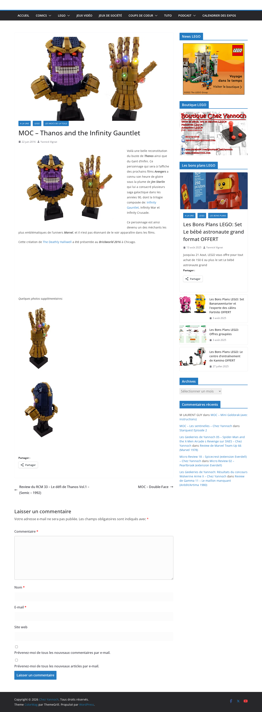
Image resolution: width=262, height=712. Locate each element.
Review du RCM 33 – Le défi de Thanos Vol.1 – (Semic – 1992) (54, 490)
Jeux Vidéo (84, 15)
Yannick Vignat (49, 142)
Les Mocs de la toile (56, 123)
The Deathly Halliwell (57, 242)
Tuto (168, 15)
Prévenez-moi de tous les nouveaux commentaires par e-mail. (62, 652)
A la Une (24, 123)
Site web (20, 627)
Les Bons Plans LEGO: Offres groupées (224, 332)
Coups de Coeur (141, 15)
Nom (19, 587)
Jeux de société (110, 15)
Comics (41, 15)
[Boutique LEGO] (214, 133)
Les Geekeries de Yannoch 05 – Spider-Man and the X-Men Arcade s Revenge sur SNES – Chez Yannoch (212, 441)
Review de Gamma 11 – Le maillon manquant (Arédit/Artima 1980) (212, 480)
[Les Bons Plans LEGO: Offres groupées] (193, 335)
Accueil (23, 15)
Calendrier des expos (219, 15)
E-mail (20, 607)
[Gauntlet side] (38, 308)
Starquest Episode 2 (193, 430)
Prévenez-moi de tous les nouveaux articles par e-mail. (56, 666)
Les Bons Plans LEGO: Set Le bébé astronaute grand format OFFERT (213, 231)
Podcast (184, 15)
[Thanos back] (41, 378)
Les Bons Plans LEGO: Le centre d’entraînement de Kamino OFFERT (226, 356)
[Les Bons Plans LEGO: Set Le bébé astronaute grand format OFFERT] (214, 190)
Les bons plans (218, 215)
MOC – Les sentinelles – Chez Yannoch (206, 426)
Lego (62, 15)
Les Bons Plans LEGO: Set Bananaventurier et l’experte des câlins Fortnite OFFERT (226, 305)
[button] (49, 15)
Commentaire (26, 531)
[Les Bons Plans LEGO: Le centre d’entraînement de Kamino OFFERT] (193, 359)
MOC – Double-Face (153, 487)
